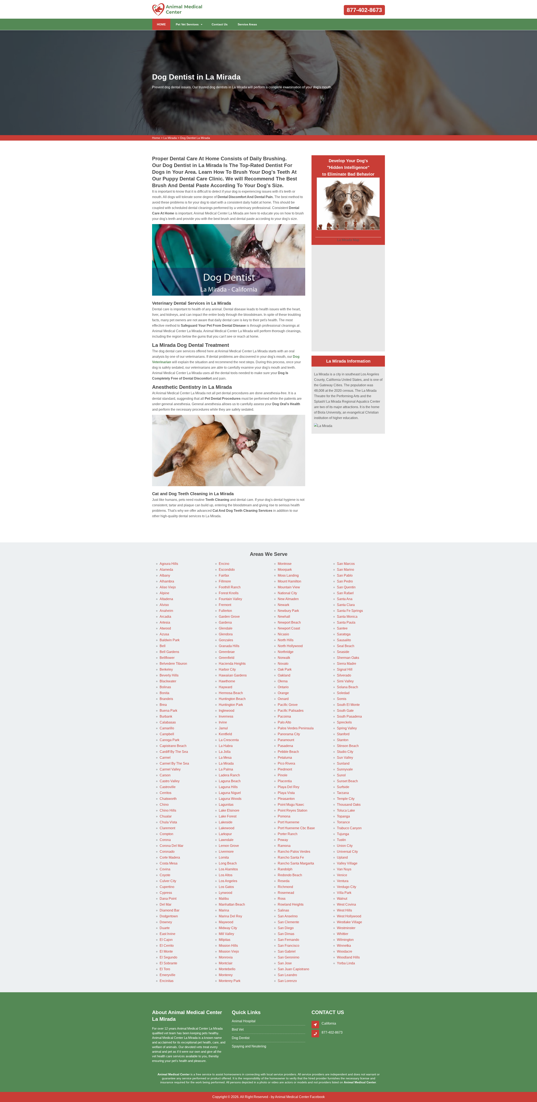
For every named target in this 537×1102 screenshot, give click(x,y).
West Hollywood (349, 916)
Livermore (226, 851)
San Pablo (345, 575)
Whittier (342, 934)
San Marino (345, 569)
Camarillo (167, 728)
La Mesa (225, 757)
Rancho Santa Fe (291, 857)
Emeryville (167, 975)
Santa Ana (344, 599)
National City (287, 593)
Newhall (284, 616)
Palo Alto (284, 722)
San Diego (286, 928)
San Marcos (346, 563)
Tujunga (343, 834)
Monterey (226, 975)
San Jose (285, 963)
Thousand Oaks (349, 804)
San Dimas (286, 934)
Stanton (342, 740)
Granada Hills (229, 646)
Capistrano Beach (173, 746)
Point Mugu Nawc (291, 804)
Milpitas (224, 939)
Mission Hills (228, 945)
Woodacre (344, 951)
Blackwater (168, 681)
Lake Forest (227, 816)
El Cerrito (167, 945)
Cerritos (165, 793)
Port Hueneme (288, 822)
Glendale (225, 628)
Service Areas (247, 24)
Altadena (166, 599)
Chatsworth (168, 798)
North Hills (285, 640)
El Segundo (168, 957)
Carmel (165, 757)
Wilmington (345, 939)
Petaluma (285, 757)
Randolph (285, 869)
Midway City (228, 928)
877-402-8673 (364, 10)
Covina (165, 869)
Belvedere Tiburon (173, 663)
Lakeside (225, 822)
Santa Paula (346, 622)
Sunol (341, 775)
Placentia (285, 781)
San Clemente (288, 922)
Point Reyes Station (292, 810)
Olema (283, 681)
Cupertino (167, 887)
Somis (341, 699)
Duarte (165, 928)
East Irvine (167, 934)
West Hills (344, 910)
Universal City (347, 851)
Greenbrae (227, 652)
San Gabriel (287, 951)
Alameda (166, 569)
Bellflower (167, 657)
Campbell (167, 734)
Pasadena (285, 746)
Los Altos (225, 875)
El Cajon (166, 939)
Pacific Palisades (291, 710)
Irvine (223, 722)
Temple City (346, 798)
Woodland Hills (348, 957)
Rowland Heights (291, 904)
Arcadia (165, 616)
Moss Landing (288, 575)
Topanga (343, 816)
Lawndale (226, 840)
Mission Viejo (229, 951)
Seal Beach (345, 646)
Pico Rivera (286, 763)
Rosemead (286, 892)
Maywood (226, 922)
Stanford (343, 734)
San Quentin (346, 587)
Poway (283, 840)
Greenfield (226, 657)
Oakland (284, 675)
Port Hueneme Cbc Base (296, 828)
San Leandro (287, 975)
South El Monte (348, 704)
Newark (283, 605)
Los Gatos (226, 887)
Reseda (283, 881)
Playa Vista (286, 793)
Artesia (165, 622)
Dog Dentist (240, 1038)
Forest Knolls (229, 593)
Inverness (226, 716)
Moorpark (285, 569)
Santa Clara (346, 605)
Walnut (342, 898)
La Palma (226, 769)
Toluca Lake (346, 810)
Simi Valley (345, 681)
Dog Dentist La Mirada (195, 138)
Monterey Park (229, 981)
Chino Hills (168, 810)
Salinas (283, 910)
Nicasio (283, 634)
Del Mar (165, 904)
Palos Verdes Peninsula (296, 728)
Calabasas (168, 722)
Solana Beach (347, 687)
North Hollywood (290, 646)
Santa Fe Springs (350, 610)
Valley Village (347, 863)
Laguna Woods (230, 798)
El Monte (166, 951)
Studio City (345, 751)
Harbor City (227, 669)
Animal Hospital (243, 1021)
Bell (163, 646)
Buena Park (168, 710)
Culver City (168, 881)
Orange (283, 693)
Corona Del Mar (171, 845)
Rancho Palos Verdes (294, 851)
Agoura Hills (169, 563)
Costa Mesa (168, 863)
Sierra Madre (346, 663)
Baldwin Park (170, 640)
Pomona (284, 816)
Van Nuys (344, 869)
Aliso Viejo (168, 587)
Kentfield (225, 734)
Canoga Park (169, 740)
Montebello (227, 969)
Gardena (225, 622)
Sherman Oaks (348, 657)
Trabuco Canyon (349, 828)
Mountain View (289, 587)
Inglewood (226, 710)
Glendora (226, 634)
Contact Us (220, 24)
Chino (164, 804)
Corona (165, 840)
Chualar (166, 816)
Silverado (344, 675)
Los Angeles (228, 881)
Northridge (285, 652)
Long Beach (228, 863)
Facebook (317, 1097)
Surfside (343, 787)
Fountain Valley (230, 599)
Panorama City (289, 734)
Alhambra (167, 581)
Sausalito (344, 640)
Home (156, 138)
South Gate (345, 710)
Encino (224, 563)
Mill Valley (226, 934)
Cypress (166, 892)
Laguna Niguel (230, 793)
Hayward (225, 687)
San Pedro (345, 581)
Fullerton (225, 610)
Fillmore (225, 581)
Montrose (285, 563)
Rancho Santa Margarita (296, 863)
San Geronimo (288, 957)
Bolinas (165, 687)
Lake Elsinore (229, 810)
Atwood (165, 628)
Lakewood (226, 828)
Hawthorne (227, 681)
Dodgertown (169, 916)
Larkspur (225, 834)
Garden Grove (229, 616)
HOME (163, 24)
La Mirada (170, 138)
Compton (166, 834)
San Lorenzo (287, 981)
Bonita (164, 693)
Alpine (164, 593)
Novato (283, 663)
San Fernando (288, 939)
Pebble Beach (288, 751)
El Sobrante (168, 963)
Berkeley (166, 669)
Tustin (341, 840)
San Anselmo (288, 916)
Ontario (283, 687)
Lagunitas (226, 804)
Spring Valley (347, 728)
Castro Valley (170, 781)
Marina (224, 910)
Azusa (164, 634)
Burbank (166, 716)
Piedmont (285, 769)
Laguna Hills (228, 787)
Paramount (286, 740)
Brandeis (166, 699)
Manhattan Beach (232, 904)
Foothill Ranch (230, 587)
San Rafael (345, 593)
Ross (281, 898)
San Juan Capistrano (293, 969)
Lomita (224, 857)
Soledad (343, 693)
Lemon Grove (229, 845)
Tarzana (343, 793)
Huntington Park (231, 704)
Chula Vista (168, 822)
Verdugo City (346, 887)
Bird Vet (238, 1029)
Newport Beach (289, 622)
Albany (165, 575)
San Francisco (288, 945)
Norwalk (284, 657)
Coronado (167, 851)
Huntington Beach (232, 699)
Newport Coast (289, 628)
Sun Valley (345, 757)
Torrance (343, 822)
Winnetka (344, 945)
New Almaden (288, 599)
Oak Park (285, 669)
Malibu (224, 898)
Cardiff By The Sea (174, 751)
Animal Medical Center (292, 1097)
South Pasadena (349, 716)
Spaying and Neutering (249, 1046)
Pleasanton (286, 798)
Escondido (227, 569)
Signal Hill (344, 669)
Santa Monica (347, 616)
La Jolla (225, 751)
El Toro (165, 969)
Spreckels (344, 722)
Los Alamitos (228, 869)
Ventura (342, 881)
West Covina (346, 904)
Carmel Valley (170, 769)
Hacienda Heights (232, 663)
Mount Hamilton (289, 581)
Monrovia (226, 957)
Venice (342, 875)
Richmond (285, 887)
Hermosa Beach (231, 693)
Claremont (167, 828)
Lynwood (225, 892)
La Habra (226, 746)
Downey (166, 922)
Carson (165, 775)
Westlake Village (349, 922)
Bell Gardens (169, 652)
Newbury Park (288, 610)
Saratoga (344, 634)
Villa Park (344, 892)
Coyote (165, 875)
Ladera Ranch (229, 775)
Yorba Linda (346, 963)
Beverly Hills (169, 675)
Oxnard (283, 699)
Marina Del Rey (230, 916)
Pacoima (284, 716)
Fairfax (224, 575)
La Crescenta (229, 740)
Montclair (225, 963)
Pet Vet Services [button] (187, 24)
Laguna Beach (230, 781)
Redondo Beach (290, 875)
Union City (345, 845)
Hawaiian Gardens (233, 675)
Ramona (284, 845)
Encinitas (166, 981)
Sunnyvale (345, 769)
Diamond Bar (169, 910)
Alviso (164, 605)
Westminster (346, 928)
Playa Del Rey (288, 787)
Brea (163, 704)
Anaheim (166, 610)
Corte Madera (170, 857)
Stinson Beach (348, 746)
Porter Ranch (287, 834)
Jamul (223, 728)
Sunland (343, 763)
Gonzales (226, 640)
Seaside (343, 652)
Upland (342, 857)
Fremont (225, 605)
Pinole (282, 775)
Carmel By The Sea (174, 763)
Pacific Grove (288, 704)
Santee (342, 628)
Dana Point (168, 898)
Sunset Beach (347, 781)
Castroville (168, 787)
